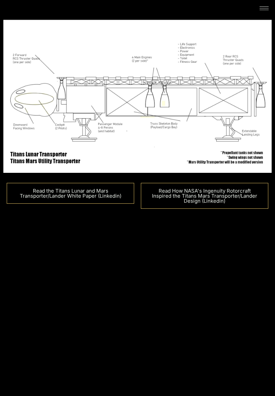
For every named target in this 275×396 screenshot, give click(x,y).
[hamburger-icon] (264, 8)
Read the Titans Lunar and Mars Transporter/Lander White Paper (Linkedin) (70, 193)
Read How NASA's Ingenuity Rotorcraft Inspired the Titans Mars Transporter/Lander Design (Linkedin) (204, 196)
